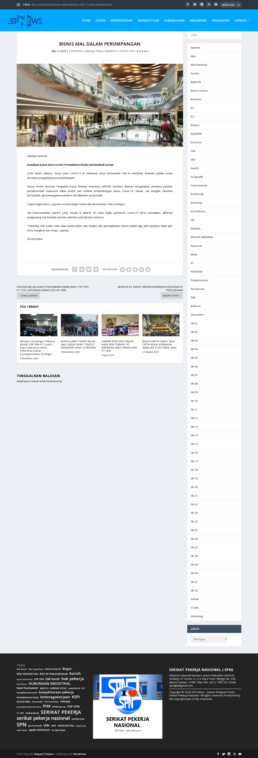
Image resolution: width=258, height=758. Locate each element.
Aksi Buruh (22, 669)
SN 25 (194, 530)
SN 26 (194, 538)
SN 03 (194, 340)
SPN (22, 724)
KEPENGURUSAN (121, 20)
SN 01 (194, 323)
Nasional (90, 51)
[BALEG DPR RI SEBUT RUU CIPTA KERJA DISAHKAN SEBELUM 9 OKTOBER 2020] (161, 325)
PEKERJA (65, 701)
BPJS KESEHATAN (27, 674)
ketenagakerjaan (55, 697)
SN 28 (194, 556)
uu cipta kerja (58, 730)
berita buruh (53, 669)
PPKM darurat (59, 706)
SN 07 (194, 375)
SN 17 (194, 461)
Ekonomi (196, 142)
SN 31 (194, 582)
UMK (46, 725)
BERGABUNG (198, 20)
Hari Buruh (22, 684)
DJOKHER (196, 133)
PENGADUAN (220, 20)
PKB (193, 297)
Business (196, 99)
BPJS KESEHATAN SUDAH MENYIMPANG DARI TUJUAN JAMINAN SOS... (73, 4)
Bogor (67, 669)
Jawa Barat (74, 688)
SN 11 (194, 409)
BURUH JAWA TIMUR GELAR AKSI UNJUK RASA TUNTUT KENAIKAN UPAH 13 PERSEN (78, 344)
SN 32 (194, 590)
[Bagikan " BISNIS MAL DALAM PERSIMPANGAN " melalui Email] (88, 269)
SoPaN (100, 20)
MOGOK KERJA (23, 701)
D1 (192, 107)
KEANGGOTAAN (148, 20)
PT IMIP (20, 713)
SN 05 (194, 357)
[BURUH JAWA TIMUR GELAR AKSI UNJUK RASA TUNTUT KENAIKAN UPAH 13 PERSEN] (79, 325)
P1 (192, 263)
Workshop (197, 616)
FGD (193, 151)
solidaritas (77, 719)
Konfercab (197, 194)
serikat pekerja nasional (43, 718)
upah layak (22, 730)
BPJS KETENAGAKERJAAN (54, 674)
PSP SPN (73, 706)
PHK (47, 706)
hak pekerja (72, 678)
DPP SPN (39, 679)
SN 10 (194, 400)
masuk (34, 381)
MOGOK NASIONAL (202, 237)
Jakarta (44, 688)
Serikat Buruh (32, 713)
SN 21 (194, 495)
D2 (192, 116)
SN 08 (194, 383)
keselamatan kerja (28, 697)
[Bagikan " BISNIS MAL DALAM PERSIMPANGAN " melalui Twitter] (81, 269)
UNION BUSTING (66, 725)
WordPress (79, 754)
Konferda (196, 202)
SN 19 (194, 478)
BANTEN (196, 82)
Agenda (195, 47)
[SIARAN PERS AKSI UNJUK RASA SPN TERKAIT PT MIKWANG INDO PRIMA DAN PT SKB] (120, 325)
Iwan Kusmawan (27, 688)
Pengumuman (199, 280)
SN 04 (194, 349)
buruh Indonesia (24, 679)
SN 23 (194, 513)
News (99, 51)
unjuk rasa (81, 726)
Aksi (193, 56)
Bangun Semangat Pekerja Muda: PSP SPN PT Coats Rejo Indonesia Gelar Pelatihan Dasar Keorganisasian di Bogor (37, 348)
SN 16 (194, 452)
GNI (193, 159)
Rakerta (196, 306)
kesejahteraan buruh (27, 692)
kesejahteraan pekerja (56, 692)
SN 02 (194, 332)
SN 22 (194, 504)
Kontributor (76, 51)
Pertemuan (197, 289)
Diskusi (195, 125)
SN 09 (122, 51)
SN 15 (194, 444)
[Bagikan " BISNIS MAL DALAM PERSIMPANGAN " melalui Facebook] (74, 269)
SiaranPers (111, 51)
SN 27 (194, 547)
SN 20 (194, 487)
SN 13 (194, 426)
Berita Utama (199, 90)
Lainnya (240, 20)
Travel (195, 607)
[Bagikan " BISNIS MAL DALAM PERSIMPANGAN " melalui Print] (95, 269)
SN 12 (194, 418)
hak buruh (52, 679)
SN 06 (194, 366)
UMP (53, 725)
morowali (37, 701)
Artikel (195, 73)
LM (192, 220)
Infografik (197, 176)
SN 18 (194, 469)
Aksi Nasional (199, 64)
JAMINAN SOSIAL (58, 688)
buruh (75, 673)
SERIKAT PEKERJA (61, 712)
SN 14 (194, 435)
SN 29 (194, 564)
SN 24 (194, 521)
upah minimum (39, 730)
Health (195, 168)
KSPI (76, 696)
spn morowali (35, 725)
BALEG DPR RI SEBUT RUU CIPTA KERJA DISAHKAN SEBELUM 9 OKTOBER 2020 (159, 344)
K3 (83, 688)
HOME (86, 20)
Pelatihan (197, 271)
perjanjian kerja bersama (29, 707)
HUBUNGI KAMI (174, 20)
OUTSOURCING (51, 702)
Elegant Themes (44, 754)
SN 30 (194, 573)
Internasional (199, 185)
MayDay (196, 228)
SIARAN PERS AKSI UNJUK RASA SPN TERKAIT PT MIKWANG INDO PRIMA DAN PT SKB (119, 346)
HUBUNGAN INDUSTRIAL (50, 683)
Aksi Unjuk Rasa (36, 669)
